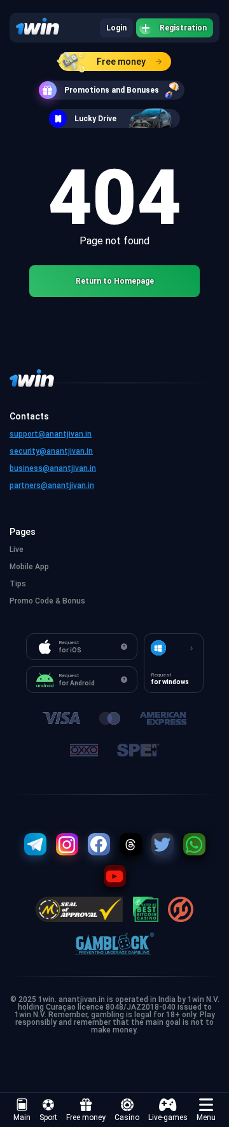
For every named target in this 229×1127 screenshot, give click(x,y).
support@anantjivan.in (51, 434)
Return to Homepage (115, 281)
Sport (48, 1117)
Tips (18, 584)
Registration (183, 27)
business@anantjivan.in (53, 468)
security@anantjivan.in (51, 451)
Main (22, 1117)
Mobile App (29, 566)
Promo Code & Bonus (47, 601)
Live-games (168, 1117)
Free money (121, 61)
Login (116, 27)
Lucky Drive (95, 118)
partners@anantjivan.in (52, 485)
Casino (126, 1117)
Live (17, 549)
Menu (206, 1117)
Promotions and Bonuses (111, 90)
